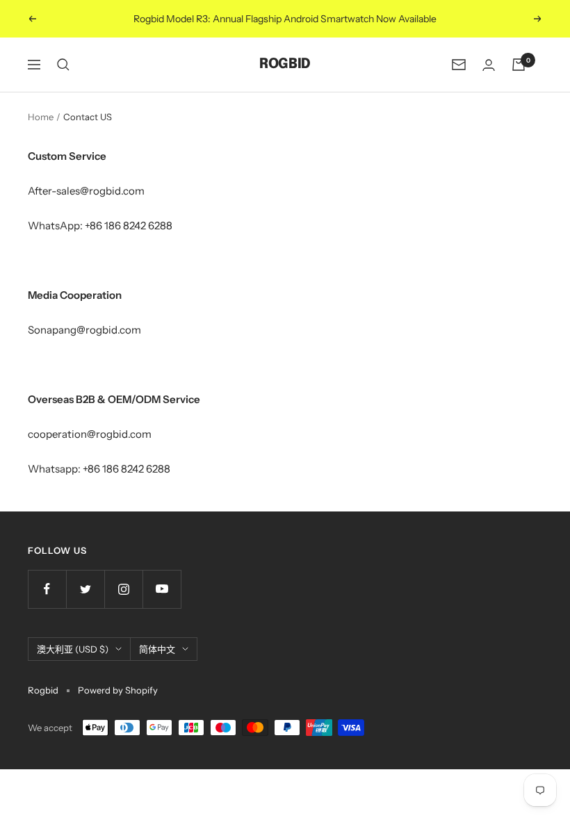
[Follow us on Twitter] (85, 589)
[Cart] (519, 64)
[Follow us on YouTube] (161, 589)
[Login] (488, 65)
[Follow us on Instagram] (123, 589)
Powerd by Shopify (118, 690)
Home (41, 116)
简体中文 (157, 649)
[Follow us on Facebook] (47, 589)
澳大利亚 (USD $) (72, 649)
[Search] (63, 64)
